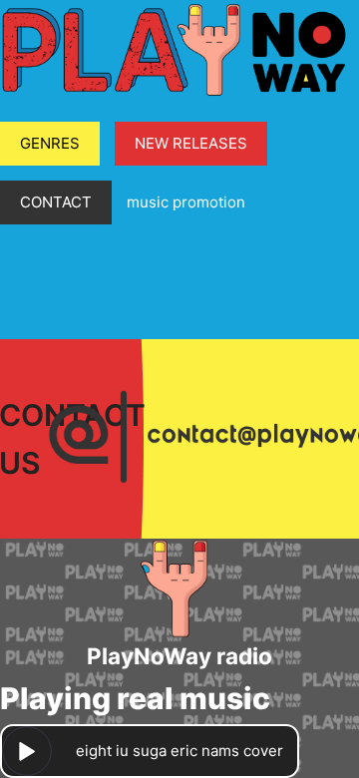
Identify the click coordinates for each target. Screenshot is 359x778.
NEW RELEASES (191, 143)
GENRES (50, 143)
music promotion (186, 202)
